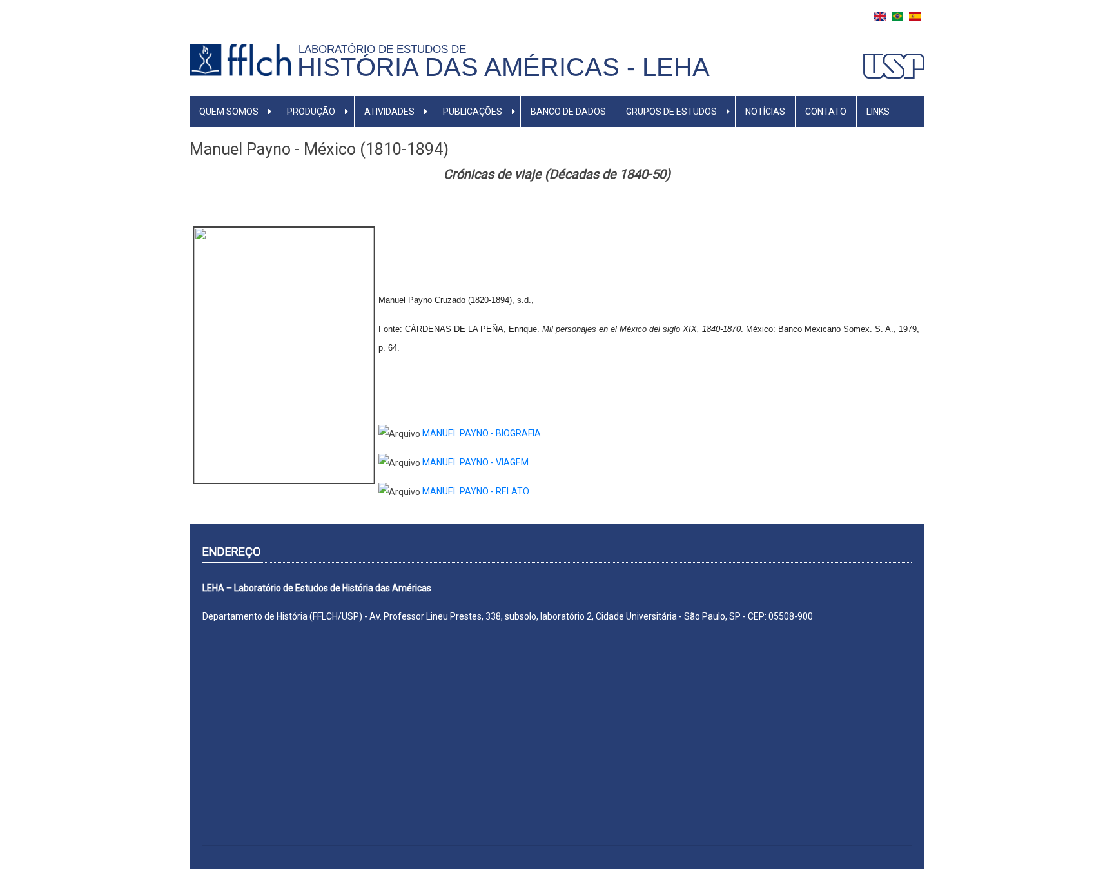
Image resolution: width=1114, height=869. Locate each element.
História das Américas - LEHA (503, 67)
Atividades (389, 111)
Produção (311, 111)
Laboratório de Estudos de (385, 49)
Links (878, 111)
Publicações (472, 111)
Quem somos (229, 111)
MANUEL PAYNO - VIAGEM (475, 462)
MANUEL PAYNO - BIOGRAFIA (481, 433)
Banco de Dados (568, 111)
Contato (825, 111)
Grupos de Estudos (671, 111)
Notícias (765, 111)
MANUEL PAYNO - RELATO (475, 491)
